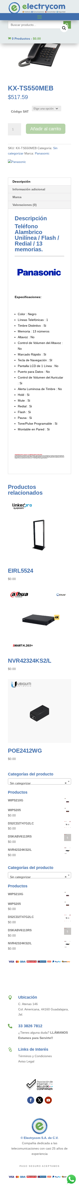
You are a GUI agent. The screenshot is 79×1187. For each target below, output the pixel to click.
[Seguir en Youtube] (48, 1100)
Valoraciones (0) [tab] (25, 205)
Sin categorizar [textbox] (38, 783)
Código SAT (20, 111)
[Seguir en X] (39, 1100)
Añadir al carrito (45, 128)
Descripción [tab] (22, 181)
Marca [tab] (17, 197)
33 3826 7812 (30, 1026)
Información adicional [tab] (29, 189)
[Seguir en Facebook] (30, 1100)
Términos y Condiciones (35, 1056)
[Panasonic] (17, 162)
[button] (64, 28)
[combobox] (39, 781)
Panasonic (42, 153)
